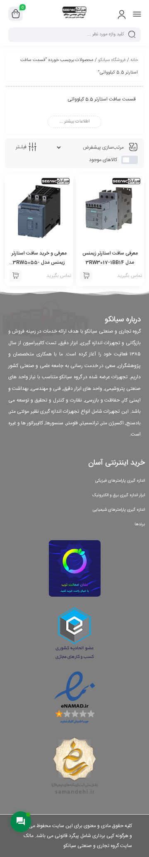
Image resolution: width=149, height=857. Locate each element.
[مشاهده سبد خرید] (16, 14)
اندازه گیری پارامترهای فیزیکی (120, 480)
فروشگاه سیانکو (112, 60)
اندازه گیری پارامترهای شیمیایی (119, 510)
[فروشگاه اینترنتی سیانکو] (74, 14)
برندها (140, 524)
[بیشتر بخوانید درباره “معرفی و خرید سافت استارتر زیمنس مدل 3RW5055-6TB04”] (15, 275)
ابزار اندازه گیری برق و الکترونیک (118, 495)
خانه (134, 60)
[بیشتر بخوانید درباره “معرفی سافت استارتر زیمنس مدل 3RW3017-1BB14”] (86, 275)
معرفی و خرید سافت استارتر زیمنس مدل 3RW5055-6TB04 (39, 262)
